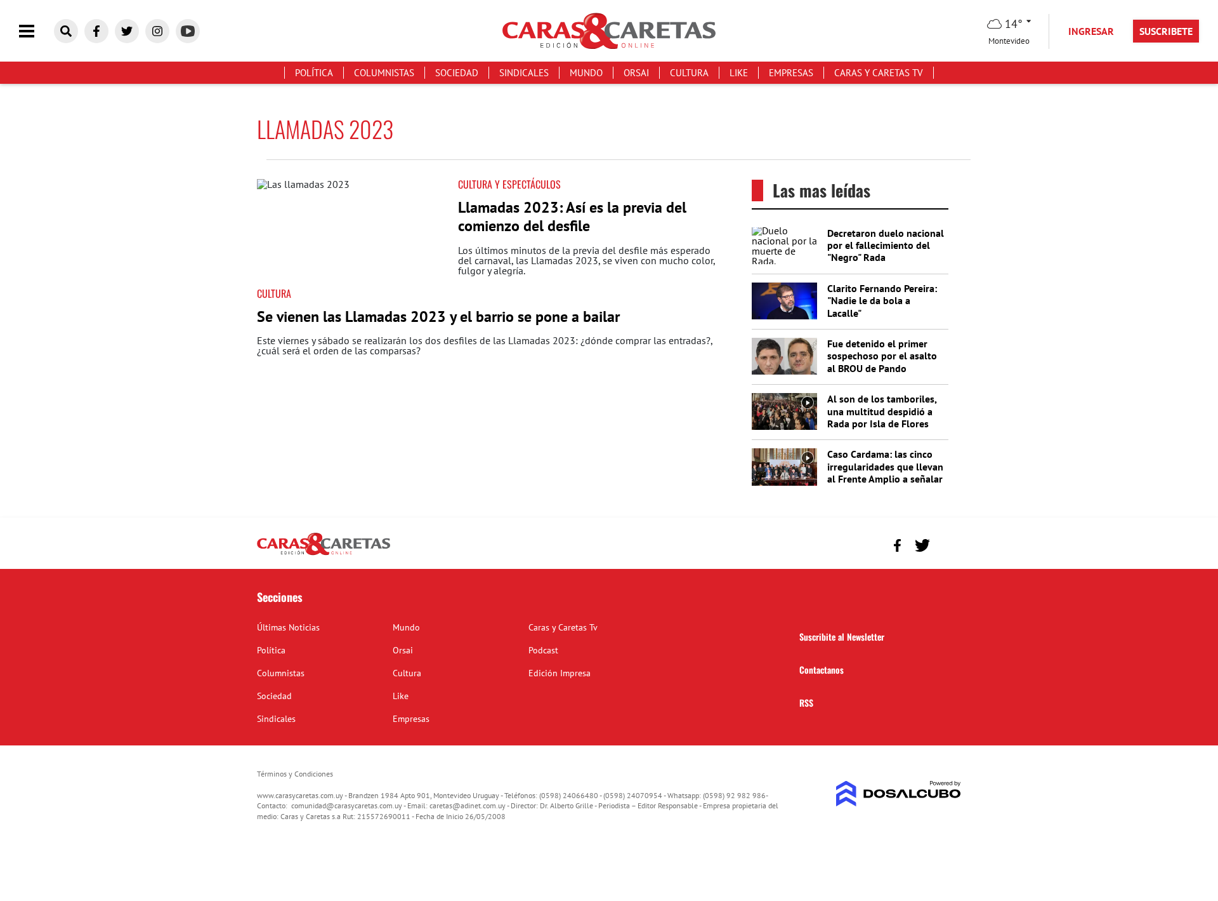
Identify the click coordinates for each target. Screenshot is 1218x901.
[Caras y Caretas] (323, 554)
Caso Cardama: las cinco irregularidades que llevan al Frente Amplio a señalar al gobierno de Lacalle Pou (885, 472)
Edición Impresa (559, 673)
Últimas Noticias (288, 627)
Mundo (586, 72)
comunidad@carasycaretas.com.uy (346, 805)
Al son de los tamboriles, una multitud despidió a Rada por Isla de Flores (881, 410)
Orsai (636, 72)
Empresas (791, 72)
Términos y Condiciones (295, 773)
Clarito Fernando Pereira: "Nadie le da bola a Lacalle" (882, 300)
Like (739, 72)
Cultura (689, 72)
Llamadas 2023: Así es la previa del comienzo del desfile (572, 216)
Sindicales (524, 72)
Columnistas (384, 72)
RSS (806, 702)
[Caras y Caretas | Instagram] (157, 31)
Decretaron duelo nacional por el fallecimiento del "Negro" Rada (885, 245)
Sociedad (456, 72)
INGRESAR (1091, 31)
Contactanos (821, 669)
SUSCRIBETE (1166, 31)
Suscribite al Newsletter (841, 636)
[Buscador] (66, 31)
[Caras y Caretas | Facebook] (96, 31)
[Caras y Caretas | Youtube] (188, 31)
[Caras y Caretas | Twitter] (127, 31)
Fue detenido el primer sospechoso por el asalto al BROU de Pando (882, 355)
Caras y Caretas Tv (878, 72)
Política (314, 72)
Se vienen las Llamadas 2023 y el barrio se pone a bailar (438, 316)
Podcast (543, 650)
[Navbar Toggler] (36, 31)
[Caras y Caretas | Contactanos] (947, 544)
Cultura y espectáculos (509, 184)
